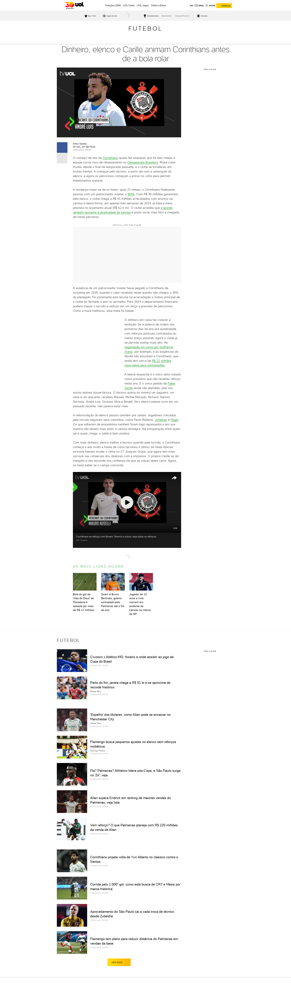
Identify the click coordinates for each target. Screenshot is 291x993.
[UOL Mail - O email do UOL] (199, 6)
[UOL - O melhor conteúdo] (74, 5)
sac (192, 6)
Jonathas (161, 420)
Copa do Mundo (182, 16)
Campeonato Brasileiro (142, 162)
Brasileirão (166, 16)
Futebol (145, 28)
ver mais (117, 962)
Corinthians (110, 158)
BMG (131, 194)
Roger (175, 420)
